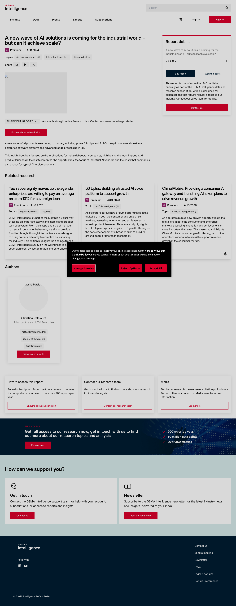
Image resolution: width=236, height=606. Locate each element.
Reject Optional (131, 268)
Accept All (156, 268)
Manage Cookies (84, 268)
